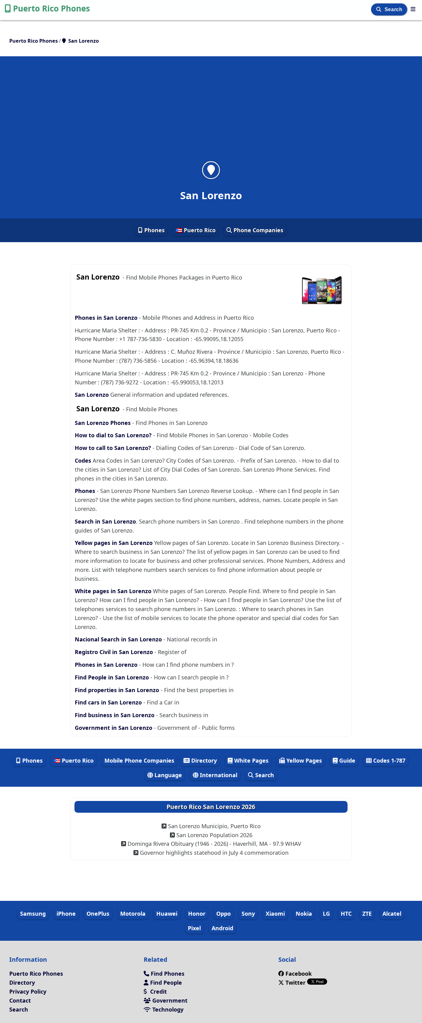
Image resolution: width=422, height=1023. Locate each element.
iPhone (66, 913)
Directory (203, 760)
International (217, 775)
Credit (158, 991)
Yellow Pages (303, 760)
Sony (248, 913)
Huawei (166, 913)
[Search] (379, 9)
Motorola (133, 913)
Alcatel (391, 913)
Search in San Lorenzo (105, 521)
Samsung (33, 913)
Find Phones (166, 973)
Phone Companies (257, 230)
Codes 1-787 (388, 760)
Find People (165, 982)
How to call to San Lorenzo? (113, 448)
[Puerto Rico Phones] (413, 9)
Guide (346, 760)
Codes (83, 460)
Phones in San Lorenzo (107, 317)
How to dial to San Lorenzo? (114, 435)
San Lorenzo (92, 394)
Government (169, 1000)
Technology (167, 1009)
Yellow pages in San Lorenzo (114, 542)
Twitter (295, 982)
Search (394, 9)
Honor (196, 913)
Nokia (304, 913)
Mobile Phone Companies (139, 760)
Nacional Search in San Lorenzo (119, 639)
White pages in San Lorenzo (114, 591)
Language (167, 775)
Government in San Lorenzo (114, 727)
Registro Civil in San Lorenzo (114, 652)
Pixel (194, 928)
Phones (154, 230)
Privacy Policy (27, 991)
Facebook (298, 973)
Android (222, 928)
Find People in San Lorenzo (112, 677)
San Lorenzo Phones (103, 422)
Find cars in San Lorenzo (109, 702)
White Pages (250, 760)
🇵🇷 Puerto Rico (195, 230)
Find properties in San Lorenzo (118, 690)
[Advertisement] (211, 112)
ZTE (367, 913)
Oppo (223, 913)
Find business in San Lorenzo (115, 715)
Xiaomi (275, 913)
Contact (20, 1000)
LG (326, 913)
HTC (346, 913)
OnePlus (98, 913)
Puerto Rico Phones (51, 8)
